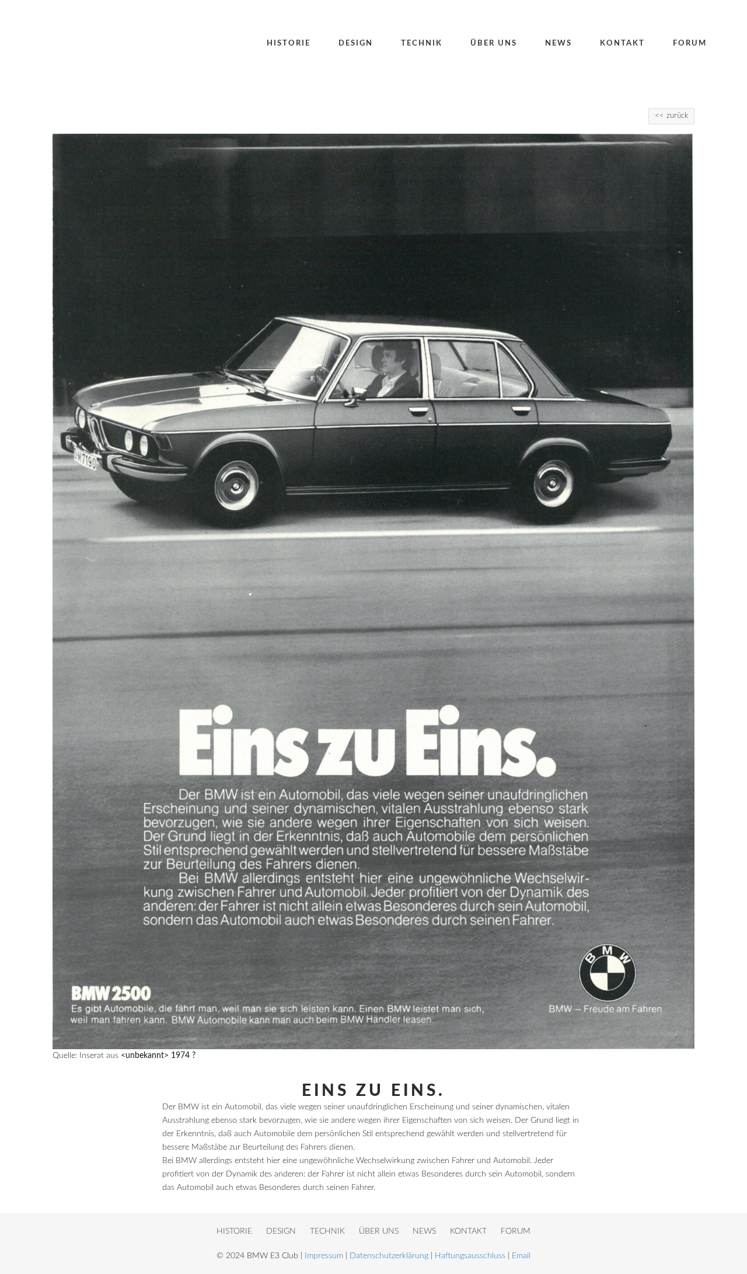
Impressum (324, 1256)
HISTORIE (234, 1231)
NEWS (424, 1231)
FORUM (515, 1231)
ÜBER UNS (379, 1231)
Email (521, 1256)
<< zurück (671, 116)
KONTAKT (468, 1231)
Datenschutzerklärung (389, 1256)
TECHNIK (327, 1231)
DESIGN (281, 1231)
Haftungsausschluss (470, 1256)
